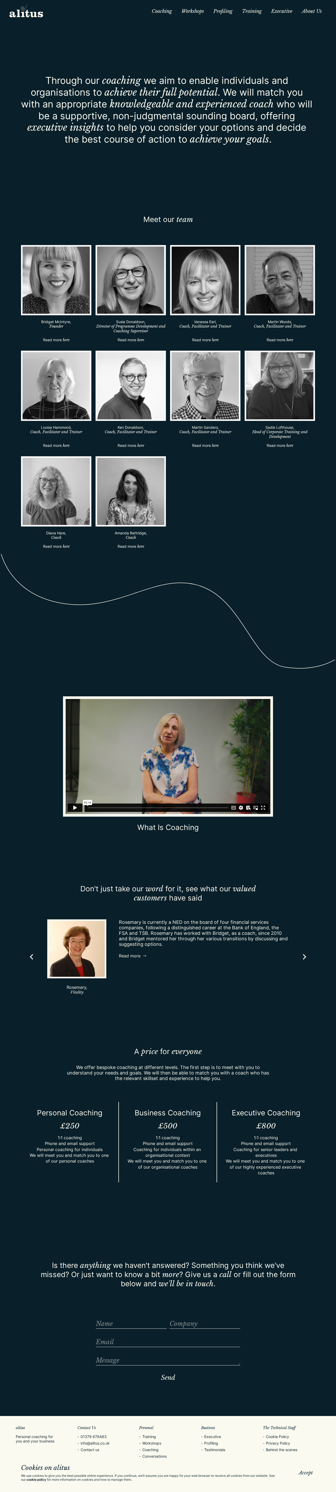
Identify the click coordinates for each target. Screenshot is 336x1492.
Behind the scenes (281, 1449)
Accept (306, 1473)
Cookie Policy (277, 1436)
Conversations (154, 1456)
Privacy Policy (278, 1443)
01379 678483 (94, 1436)
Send (168, 1377)
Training (252, 11)
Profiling (223, 11)
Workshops (192, 11)
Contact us (90, 1449)
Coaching (162, 11)
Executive (281, 11)
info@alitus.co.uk (95, 1443)
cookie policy (36, 1480)
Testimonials (214, 1449)
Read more (56, 340)
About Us (312, 11)
